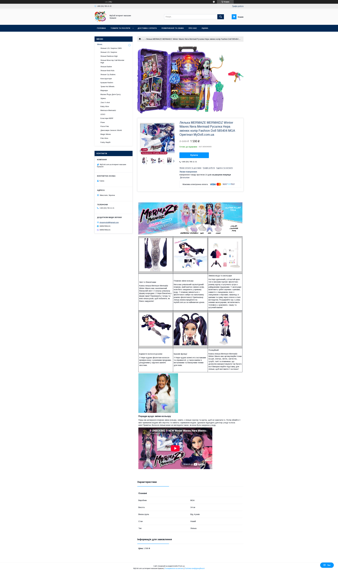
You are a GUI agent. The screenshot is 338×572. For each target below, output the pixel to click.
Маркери (104, 90)
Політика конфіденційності (195, 568)
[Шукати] (220, 16)
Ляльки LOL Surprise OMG (111, 48)
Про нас (193, 28)
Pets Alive (104, 138)
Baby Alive (104, 106)
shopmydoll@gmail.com (109, 222)
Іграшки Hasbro (106, 83)
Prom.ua (181, 566)
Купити (194, 155)
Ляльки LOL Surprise (108, 52)
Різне (102, 122)
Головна (101, 28)
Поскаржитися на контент (174, 568)
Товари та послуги (120, 28)
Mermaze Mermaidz (108, 110)
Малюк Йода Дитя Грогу (110, 94)
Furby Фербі (105, 142)
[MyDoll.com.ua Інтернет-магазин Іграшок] (100, 21)
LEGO (102, 114)
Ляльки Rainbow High (109, 56)
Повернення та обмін (172, 28)
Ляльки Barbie (106, 67)
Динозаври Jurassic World (111, 130)
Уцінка (205, 28)
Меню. (100, 44)
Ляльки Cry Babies (108, 74)
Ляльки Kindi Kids (107, 71)
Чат (329, 565)
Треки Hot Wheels (107, 86)
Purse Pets (104, 126)
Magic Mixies (105, 134)
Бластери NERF (106, 118)
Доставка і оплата (147, 28)
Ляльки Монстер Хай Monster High (112, 61)
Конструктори (106, 79)
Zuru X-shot (105, 102)
